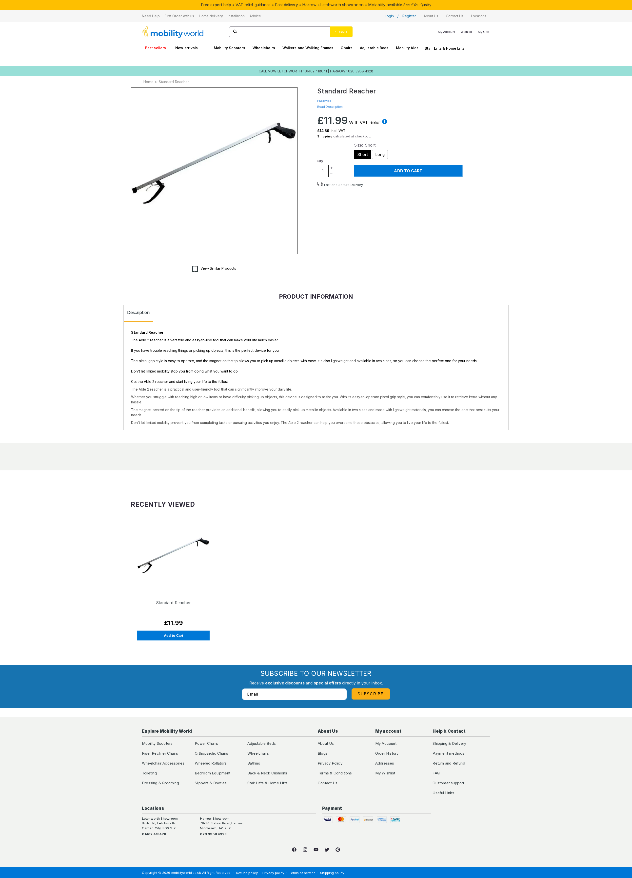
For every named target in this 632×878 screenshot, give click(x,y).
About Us (326, 743)
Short (362, 154)
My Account (385, 743)
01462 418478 (154, 834)
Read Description (330, 107)
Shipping (325, 136)
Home (148, 81)
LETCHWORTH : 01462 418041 (302, 71)
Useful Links (443, 792)
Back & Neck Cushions (267, 773)
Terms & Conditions (335, 773)
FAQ (436, 773)
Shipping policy (332, 873)
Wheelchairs (264, 48)
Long (380, 154)
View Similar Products (218, 268)
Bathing (253, 763)
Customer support (448, 783)
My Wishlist (385, 773)
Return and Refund (449, 763)
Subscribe (370, 694)
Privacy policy (273, 873)
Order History (387, 753)
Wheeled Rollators (211, 763)
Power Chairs (206, 743)
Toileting (149, 773)
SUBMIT (341, 32)
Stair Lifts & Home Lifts (445, 48)
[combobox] (291, 32)
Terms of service (302, 873)
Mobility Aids (407, 48)
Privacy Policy (330, 763)
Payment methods (448, 753)
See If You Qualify (417, 5)
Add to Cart (173, 635)
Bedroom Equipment (212, 773)
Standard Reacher (173, 602)
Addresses (384, 763)
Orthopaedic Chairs (211, 753)
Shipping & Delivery (449, 743)
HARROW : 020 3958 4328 (351, 71)
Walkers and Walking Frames (308, 48)
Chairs (347, 48)
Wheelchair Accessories (163, 763)
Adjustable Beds (374, 48)
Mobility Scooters (229, 48)
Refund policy (247, 873)
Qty (320, 161)
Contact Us (327, 783)
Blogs (323, 753)
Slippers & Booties (211, 783)
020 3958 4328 (213, 834)
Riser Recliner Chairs (160, 753)
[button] (151, 16)
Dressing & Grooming (160, 783)
